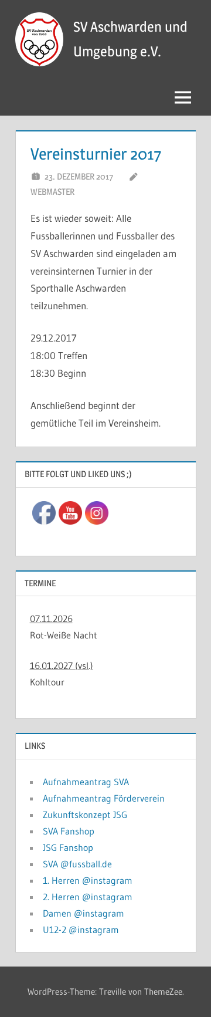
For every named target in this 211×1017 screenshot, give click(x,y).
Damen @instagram (83, 913)
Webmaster (52, 191)
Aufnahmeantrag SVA (86, 782)
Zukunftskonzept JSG (85, 814)
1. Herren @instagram (87, 880)
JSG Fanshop (68, 847)
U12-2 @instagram (81, 929)
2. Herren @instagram (87, 897)
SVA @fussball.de (77, 864)
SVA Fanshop (68, 831)
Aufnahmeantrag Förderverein (104, 798)
